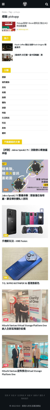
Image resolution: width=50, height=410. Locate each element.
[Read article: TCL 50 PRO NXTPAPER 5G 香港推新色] (25, 263)
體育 (4, 133)
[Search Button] (46, 4)
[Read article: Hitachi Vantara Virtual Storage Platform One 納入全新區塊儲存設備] (25, 306)
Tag (10, 12)
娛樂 (4, 97)
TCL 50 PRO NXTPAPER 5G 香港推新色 (20, 283)
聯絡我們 (24, 398)
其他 (4, 87)
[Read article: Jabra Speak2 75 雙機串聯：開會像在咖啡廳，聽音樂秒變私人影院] (25, 176)
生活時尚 (5, 117)
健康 (4, 77)
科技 (4, 123)
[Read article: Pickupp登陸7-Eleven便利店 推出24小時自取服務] (8, 26)
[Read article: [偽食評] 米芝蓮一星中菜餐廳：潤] (7, 57)
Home (4, 12)
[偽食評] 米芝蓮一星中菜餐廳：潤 (29, 55)
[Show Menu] (3, 4)
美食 (4, 128)
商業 (4, 92)
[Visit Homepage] (25, 4)
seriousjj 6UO (23, 29)
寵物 (4, 102)
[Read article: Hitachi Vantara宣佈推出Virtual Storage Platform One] (25, 351)
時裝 (4, 112)
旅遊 (4, 107)
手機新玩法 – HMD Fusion (14, 241)
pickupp (17, 12)
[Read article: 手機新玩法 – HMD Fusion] (25, 221)
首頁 (6, 395)
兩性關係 (5, 82)
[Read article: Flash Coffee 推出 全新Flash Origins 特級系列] (7, 47)
